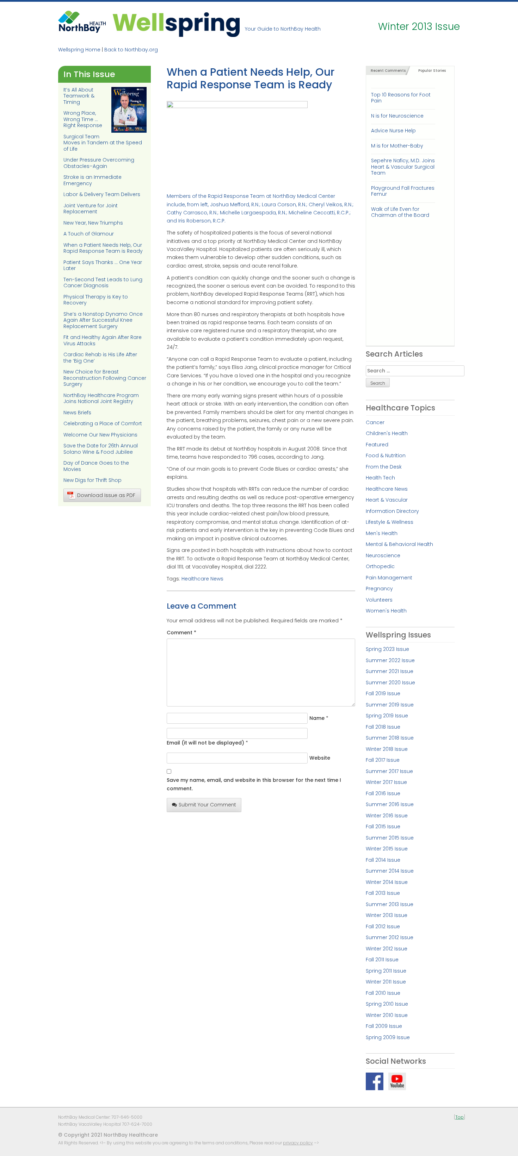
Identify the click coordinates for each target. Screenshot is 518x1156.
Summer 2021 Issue (389, 671)
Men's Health (381, 533)
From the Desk (384, 466)
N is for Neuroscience (397, 115)
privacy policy (298, 1143)
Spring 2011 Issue (386, 970)
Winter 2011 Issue (386, 981)
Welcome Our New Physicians (100, 434)
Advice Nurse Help (393, 130)
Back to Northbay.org (131, 49)
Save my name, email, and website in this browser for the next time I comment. (254, 784)
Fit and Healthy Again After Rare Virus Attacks (102, 340)
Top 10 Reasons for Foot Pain (401, 97)
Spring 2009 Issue (388, 1037)
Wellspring (176, 24)
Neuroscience (383, 555)
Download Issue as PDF (106, 495)
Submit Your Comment (207, 804)
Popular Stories (432, 70)
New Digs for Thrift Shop (92, 480)
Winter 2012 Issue (386, 948)
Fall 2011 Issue (382, 959)
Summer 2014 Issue (390, 870)
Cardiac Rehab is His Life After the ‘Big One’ (100, 357)
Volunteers (379, 599)
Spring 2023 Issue (387, 649)
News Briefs (77, 412)
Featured (377, 444)
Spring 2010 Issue (387, 1003)
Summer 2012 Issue (389, 937)
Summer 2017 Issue (389, 771)
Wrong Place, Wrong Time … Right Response (82, 119)
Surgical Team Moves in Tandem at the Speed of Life (102, 142)
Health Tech (380, 477)
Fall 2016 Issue (383, 793)
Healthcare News (202, 578)
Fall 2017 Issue (383, 760)
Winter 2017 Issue (386, 782)
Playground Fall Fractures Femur (402, 190)
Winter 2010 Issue (387, 1015)
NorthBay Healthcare (82, 24)
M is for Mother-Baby (397, 145)
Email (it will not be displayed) (205, 742)
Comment (181, 632)
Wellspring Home (79, 49)
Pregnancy (379, 588)
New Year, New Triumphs (93, 222)
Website (319, 757)
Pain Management (389, 577)
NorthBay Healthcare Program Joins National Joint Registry (101, 398)
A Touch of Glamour (88, 233)
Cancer (375, 422)
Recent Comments (388, 70)
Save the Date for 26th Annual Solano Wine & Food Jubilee (100, 449)
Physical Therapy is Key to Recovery (95, 300)
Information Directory (392, 511)
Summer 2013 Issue (389, 904)
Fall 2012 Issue (383, 926)
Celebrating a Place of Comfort (102, 423)
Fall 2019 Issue (383, 693)
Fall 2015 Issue (383, 826)
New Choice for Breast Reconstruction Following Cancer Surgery (104, 378)
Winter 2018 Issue (387, 749)
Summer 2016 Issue (390, 804)
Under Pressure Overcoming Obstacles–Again (98, 163)
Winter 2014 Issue (387, 882)
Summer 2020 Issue (390, 682)
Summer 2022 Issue (390, 660)
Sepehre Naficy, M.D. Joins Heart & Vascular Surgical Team (403, 166)
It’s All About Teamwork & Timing (78, 96)
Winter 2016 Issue (387, 815)
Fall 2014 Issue (383, 859)
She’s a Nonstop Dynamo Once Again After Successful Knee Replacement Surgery (103, 320)
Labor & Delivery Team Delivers (101, 194)
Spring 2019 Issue (387, 715)
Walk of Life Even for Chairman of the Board (400, 212)
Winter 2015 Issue (387, 848)
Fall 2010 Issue (383, 993)
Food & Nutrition (386, 455)
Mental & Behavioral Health (399, 544)
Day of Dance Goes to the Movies (96, 466)
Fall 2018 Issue (383, 726)
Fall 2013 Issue (383, 893)
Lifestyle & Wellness (389, 522)
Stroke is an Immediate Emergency (92, 180)
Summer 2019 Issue (390, 704)
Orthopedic (380, 566)
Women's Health (386, 610)
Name (317, 718)
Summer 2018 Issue (390, 737)
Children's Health (387, 433)
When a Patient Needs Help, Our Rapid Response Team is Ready (103, 248)
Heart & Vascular (387, 499)
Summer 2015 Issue (390, 837)
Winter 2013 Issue (386, 915)
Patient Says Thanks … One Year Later (102, 265)
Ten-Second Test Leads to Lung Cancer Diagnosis (102, 282)
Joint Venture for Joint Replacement (90, 208)
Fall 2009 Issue (384, 1026)
